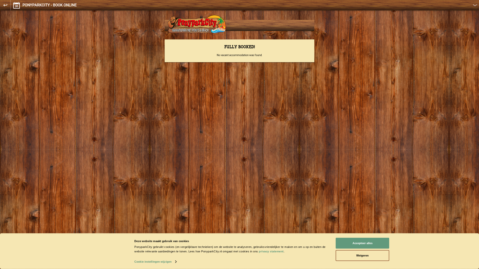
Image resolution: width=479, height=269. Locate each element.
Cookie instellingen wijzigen (153, 261)
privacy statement (271, 251)
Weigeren (362, 255)
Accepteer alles (363, 243)
